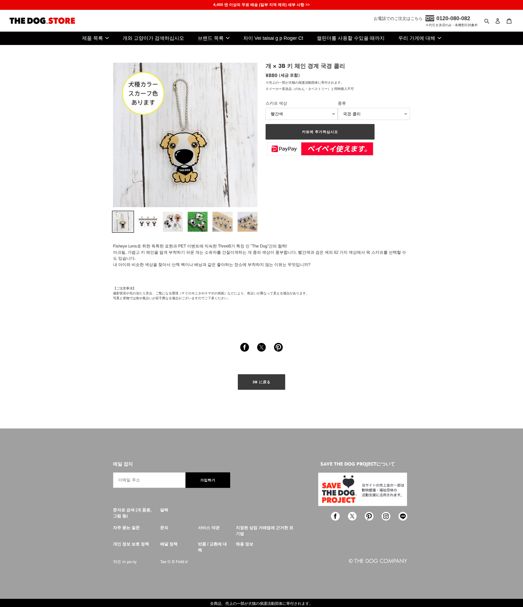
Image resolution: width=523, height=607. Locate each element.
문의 (164, 527)
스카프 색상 (276, 103)
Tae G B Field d (173, 561)
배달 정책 (169, 544)
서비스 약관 (209, 527)
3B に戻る (261, 382)
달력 (164, 510)
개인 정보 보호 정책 (131, 544)
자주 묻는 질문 (126, 527)
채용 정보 (244, 544)
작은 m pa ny (125, 561)
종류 (342, 103)
